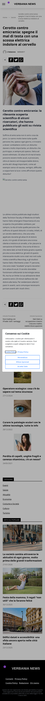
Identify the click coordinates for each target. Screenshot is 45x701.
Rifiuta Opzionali (22, 362)
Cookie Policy (10, 352)
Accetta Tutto (23, 366)
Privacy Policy (23, 352)
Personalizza (22, 357)
